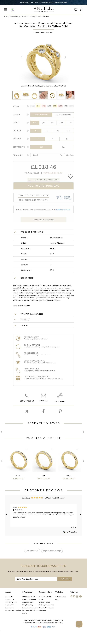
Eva (43, 475)
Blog (57, 599)
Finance (42, 599)
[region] (43, 514)
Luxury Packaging (29, 599)
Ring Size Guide (28, 602)
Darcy (68, 475)
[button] (7, 514)
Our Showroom (11, 602)
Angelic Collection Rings (52, 551)
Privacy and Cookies (13, 611)
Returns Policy (44, 602)
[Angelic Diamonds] (43, 10)
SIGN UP (66, 579)
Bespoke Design (45, 596)
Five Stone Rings (32, 551)
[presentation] (22, 58)
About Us (9, 596)
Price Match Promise (46, 608)
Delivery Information (46, 605)
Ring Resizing (27, 605)
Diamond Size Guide (30, 608)
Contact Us (9, 599)
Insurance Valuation (30, 611)
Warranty (42, 611)
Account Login (60, 596)
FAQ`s (24, 613)
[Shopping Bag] (81, 9)
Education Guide (28, 596)
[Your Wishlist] (75, 9)
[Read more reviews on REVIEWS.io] (70, 532)
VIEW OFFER (48, 2)
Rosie (18, 475)
